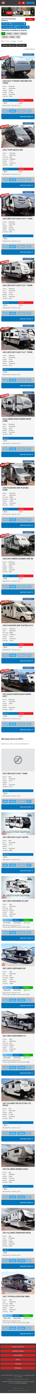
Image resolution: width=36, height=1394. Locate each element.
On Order (5, 37)
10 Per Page (21, 45)
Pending (12, 37)
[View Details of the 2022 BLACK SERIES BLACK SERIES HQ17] (18, 680)
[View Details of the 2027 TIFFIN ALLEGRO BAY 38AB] (18, 1283)
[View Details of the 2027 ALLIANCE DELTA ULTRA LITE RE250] (18, 1089)
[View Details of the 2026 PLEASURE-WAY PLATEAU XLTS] (18, 611)
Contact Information (18, 1347)
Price (7, 41)
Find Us (18, 1359)
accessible (12, 1383)
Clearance (23, 33)
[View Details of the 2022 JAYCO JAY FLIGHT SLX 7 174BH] (18, 205)
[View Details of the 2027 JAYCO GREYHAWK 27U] (18, 1022)
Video (20, 41)
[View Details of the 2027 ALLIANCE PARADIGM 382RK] (18, 1219)
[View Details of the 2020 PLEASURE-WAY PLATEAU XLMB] (18, 474)
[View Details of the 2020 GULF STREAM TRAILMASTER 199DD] (18, 67)
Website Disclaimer (19, 1379)
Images (14, 41)
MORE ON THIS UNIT (26, 116)
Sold (18, 37)
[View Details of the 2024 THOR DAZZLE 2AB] (18, 136)
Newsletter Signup (18, 1351)
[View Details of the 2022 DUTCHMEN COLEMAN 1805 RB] (18, 545)
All (3, 33)
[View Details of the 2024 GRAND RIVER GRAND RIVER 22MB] (18, 405)
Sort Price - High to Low (8, 45)
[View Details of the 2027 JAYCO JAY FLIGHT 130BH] (18, 760)
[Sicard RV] (3, 2)
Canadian (15, 1375)
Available (9, 33)
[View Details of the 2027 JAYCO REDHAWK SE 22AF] (18, 887)
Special (16, 33)
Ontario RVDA (21, 1375)
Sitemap (27, 1379)
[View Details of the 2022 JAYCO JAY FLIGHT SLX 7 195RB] (18, 271)
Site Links (18, 1364)
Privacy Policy (10, 1379)
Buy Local (16, 1377)
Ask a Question (18, 1355)
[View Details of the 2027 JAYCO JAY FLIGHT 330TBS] (18, 823)
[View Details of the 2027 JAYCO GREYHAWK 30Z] (18, 954)
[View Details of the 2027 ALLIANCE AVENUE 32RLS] (18, 1155)
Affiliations (18, 1368)
